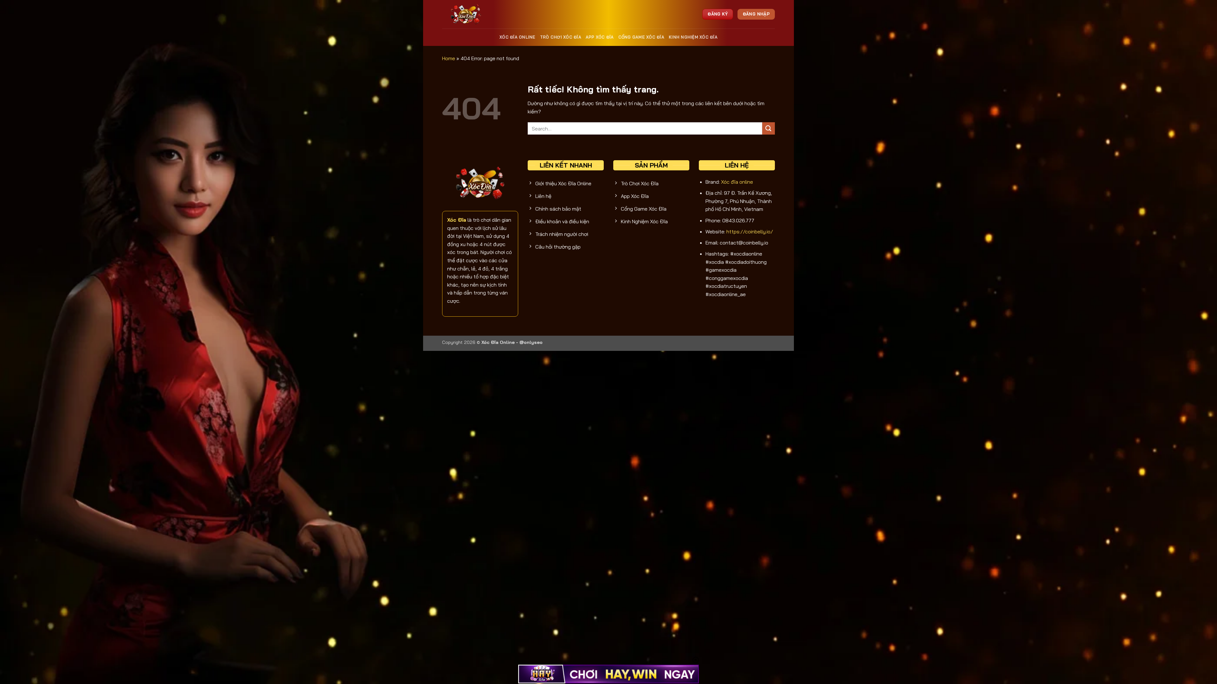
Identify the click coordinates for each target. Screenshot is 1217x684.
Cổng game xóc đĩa (641, 37)
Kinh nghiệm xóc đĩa (693, 37)
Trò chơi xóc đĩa (560, 37)
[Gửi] (768, 128)
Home (448, 58)
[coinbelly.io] (467, 14)
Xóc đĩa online (517, 37)
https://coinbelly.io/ (749, 231)
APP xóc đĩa (600, 37)
